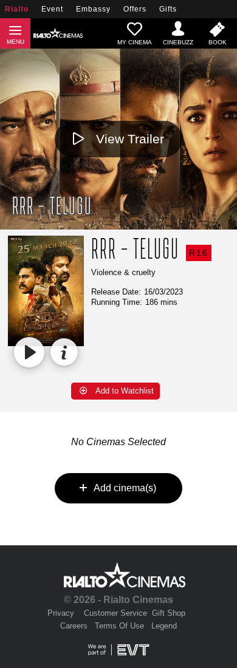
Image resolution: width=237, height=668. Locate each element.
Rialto (17, 9)
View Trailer (130, 139)
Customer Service (115, 613)
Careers (74, 625)
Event (52, 9)
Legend (164, 625)
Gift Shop (168, 613)
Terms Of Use (119, 625)
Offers (134, 9)
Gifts (168, 9)
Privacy (60, 613)
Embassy (93, 9)
